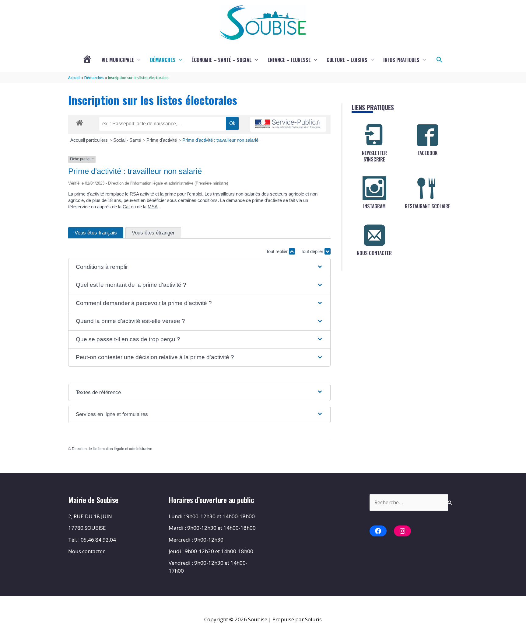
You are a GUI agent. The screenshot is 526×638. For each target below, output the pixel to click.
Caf (126, 206)
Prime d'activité (162, 140)
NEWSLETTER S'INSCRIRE (374, 156)
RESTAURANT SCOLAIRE (427, 206)
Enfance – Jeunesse (289, 60)
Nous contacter (86, 551)
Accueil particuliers (89, 140)
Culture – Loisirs (347, 60)
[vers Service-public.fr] (288, 124)
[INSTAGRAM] (374, 188)
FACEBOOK (427, 153)
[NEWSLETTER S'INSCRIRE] (374, 135)
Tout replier (277, 251)
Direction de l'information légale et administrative (112, 449)
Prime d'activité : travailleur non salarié (220, 140)
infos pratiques (401, 60)
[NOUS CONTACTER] (374, 235)
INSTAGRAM (374, 206)
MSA (153, 206)
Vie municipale (118, 60)
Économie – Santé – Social (221, 60)
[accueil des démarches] (79, 122)
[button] (440, 60)
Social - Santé (127, 140)
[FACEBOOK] (427, 135)
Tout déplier (312, 251)
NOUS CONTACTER (374, 253)
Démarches (163, 60)
